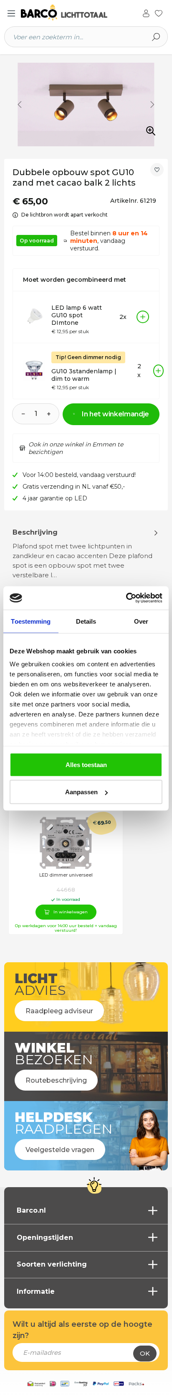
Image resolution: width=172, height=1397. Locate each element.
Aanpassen (81, 791)
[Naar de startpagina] (64, 13)
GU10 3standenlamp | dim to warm (83, 374)
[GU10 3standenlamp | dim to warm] (34, 371)
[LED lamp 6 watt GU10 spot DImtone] (34, 317)
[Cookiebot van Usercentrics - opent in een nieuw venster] (125, 598)
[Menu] (11, 13)
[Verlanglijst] (158, 12)
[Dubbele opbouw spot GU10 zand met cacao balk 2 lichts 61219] (86, 104)
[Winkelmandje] (167, 13)
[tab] (86, 570)
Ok (145, 1353)
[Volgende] (152, 104)
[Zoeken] (156, 36)
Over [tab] (141, 621)
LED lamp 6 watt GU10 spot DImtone (76, 315)
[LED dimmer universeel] (65, 843)
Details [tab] (86, 621)
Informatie (36, 1291)
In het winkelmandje (115, 414)
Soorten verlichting (52, 1264)
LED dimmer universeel (66, 875)
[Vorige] (19, 104)
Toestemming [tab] (31, 621)
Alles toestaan (86, 764)
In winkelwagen (70, 912)
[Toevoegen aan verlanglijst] (157, 169)
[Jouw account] (146, 12)
